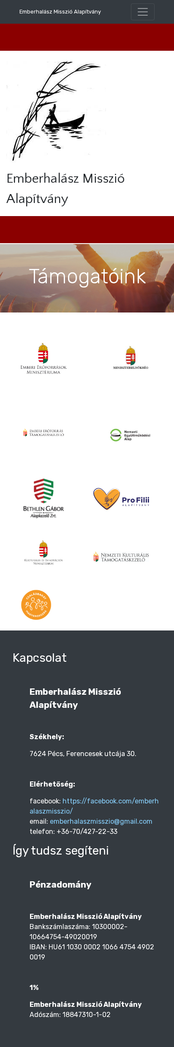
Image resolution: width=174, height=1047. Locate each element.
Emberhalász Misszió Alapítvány (60, 11)
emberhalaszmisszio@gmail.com (101, 821)
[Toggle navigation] (143, 11)
